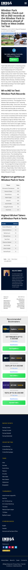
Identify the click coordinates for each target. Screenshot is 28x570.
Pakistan (4, 471)
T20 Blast (4, 512)
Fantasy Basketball (7, 436)
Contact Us (24, 560)
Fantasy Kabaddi (6, 433)
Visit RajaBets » (14, 348)
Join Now (14, 59)
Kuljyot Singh (17, 270)
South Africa (5, 468)
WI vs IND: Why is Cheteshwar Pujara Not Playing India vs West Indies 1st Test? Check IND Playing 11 (20, 303)
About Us (12, 560)
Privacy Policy (16, 564)
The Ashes (4, 506)
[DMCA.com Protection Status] (6, 550)
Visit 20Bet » (14, 375)
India (9, 259)
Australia (4, 465)
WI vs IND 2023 (7, 261)
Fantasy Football (6, 430)
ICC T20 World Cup (7, 501)
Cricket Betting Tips (7, 449)
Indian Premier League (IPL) (9, 495)
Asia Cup (4, 498)
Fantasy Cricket (6, 427)
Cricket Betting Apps (7, 452)
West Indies (5, 476)
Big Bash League (6, 515)
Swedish (4, 528)
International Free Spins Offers (10, 531)
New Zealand (5, 479)
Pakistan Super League (8, 509)
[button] (4, 547)
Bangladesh (5, 485)
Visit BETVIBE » (14, 402)
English (4, 525)
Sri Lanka (4, 473)
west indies (14, 259)
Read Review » (14, 344)
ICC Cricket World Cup (8, 504)
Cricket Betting (6, 446)
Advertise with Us (17, 566)
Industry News (4, 560)
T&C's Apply (15, 341)
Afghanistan (5, 482)
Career (18, 560)
